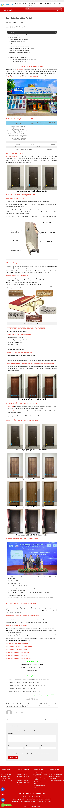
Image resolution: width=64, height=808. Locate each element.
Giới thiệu (26, 0)
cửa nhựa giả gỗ (20, 705)
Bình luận (10, 733)
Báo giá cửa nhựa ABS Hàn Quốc (23, 658)
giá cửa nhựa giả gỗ (14, 706)
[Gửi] (61, 9)
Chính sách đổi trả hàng (23, 780)
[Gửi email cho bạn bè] (32, 699)
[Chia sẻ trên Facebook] (27, 699)
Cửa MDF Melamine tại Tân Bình (15, 719)
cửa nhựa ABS (49, 75)
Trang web (43, 745)
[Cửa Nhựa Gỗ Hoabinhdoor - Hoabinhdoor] (7, 4)
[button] (9, 9)
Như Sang (34, 670)
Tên (9, 745)
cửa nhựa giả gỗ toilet (48, 705)
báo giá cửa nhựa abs (34, 703)
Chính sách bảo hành (23, 772)
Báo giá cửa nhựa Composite (21, 652)
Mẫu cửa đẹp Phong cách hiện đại (48, 0)
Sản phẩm (30, 0)
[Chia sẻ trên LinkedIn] (37, 699)
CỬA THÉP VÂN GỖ (47, 3)
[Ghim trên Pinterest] (34, 699)
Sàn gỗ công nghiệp (37, 0)
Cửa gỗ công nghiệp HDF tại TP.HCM (47, 719)
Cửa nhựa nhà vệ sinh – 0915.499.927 (34, 667)
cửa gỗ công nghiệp (41, 703)
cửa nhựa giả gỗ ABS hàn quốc (29, 705)
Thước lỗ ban (24, 5)
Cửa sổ (30, 5)
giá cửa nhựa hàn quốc (22, 706)
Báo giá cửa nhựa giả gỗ (20, 655)
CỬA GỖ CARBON (18, 3)
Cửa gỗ (24, 3)
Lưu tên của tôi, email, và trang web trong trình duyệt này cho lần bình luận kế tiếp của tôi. (29, 753)
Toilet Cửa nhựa (19, 22)
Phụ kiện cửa (36, 5)
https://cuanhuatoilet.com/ (34, 673)
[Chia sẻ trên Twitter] (30, 699)
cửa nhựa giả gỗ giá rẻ (40, 705)
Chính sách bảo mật (22, 774)
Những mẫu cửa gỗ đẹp (21, 649)
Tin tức (60, 3)
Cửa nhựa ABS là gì (13, 705)
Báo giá (55, 3)
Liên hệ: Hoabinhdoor (59, 0)
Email (26, 745)
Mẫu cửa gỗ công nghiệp (21, 643)
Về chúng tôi (5, 772)
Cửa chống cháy (31, 3)
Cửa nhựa (40, 3)
